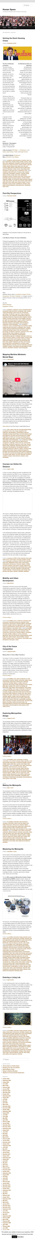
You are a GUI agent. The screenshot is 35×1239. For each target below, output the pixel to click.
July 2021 (5, 1099)
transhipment (19, 183)
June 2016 (5, 1178)
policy (7, 342)
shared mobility (20, 636)
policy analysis (22, 962)
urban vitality (28, 687)
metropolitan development (12, 1046)
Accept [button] (14, 1237)
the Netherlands (20, 700)
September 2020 (7, 1111)
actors (14, 620)
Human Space (9, 9)
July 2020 (5, 1114)
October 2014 (6, 1197)
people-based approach (8, 340)
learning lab (19, 762)
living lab (19, 623)
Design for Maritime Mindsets (10, 1071)
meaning (9, 318)
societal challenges (7, 570)
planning (21, 684)
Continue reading (7, 617)
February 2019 (6, 1138)
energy (30, 161)
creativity (13, 161)
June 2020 (5, 1116)
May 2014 (5, 1200)
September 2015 (7, 1190)
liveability (11, 683)
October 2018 (6, 1144)
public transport (21, 182)
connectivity (8, 161)
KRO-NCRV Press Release (12, 157)
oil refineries (16, 179)
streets (18, 169)
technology (22, 686)
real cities (14, 344)
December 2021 (6, 1090)
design (21, 161)
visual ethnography (13, 324)
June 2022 (5, 1084)
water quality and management (23, 840)
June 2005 (5, 1228)
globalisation (12, 163)
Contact (15, 27)
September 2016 (7, 1173)
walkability (20, 571)
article (20, 309)
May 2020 (5, 1118)
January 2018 (6, 1152)
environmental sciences (16, 951)
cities (27, 160)
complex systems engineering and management (14, 328)
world (25, 170)
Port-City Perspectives (12, 193)
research (5, 169)
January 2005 (6, 1229)
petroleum (25, 179)
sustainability (22, 699)
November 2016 (6, 1169)
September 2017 (7, 1157)
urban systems (22, 705)
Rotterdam (9, 169)
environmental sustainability (24, 1042)
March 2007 (5, 1219)
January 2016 (6, 1183)
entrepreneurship (7, 951)
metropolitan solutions (26, 960)
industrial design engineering (9, 954)
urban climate (27, 1051)
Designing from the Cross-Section (11, 1067)
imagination (26, 314)
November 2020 (6, 1108)
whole (21, 970)
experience (17, 314)
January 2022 (6, 1089)
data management (18, 948)
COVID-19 (15, 558)
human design (6, 681)
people (8, 166)
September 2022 (7, 1080)
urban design (24, 169)
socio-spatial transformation (13, 941)
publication (20, 321)
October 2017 (6, 1156)
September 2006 (7, 1222)
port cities (23, 166)
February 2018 (6, 1150)
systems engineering (20, 964)
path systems (16, 565)
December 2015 (6, 1185)
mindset (28, 339)
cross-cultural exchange (14, 761)
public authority (11, 167)
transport (25, 183)
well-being (5, 830)
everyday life (12, 314)
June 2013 (5, 1211)
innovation (19, 559)
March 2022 (5, 1085)
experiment (23, 331)
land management (7, 956)
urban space (10, 571)
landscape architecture (8, 317)
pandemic (24, 559)
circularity (23, 160)
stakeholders (12, 839)
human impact (13, 559)
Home (4, 27)
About (9, 27)
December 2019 (6, 1125)
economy (26, 161)
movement (21, 434)
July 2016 (5, 1176)
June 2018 (5, 1147)
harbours (10, 176)
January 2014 (6, 1204)
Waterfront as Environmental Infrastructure (13, 1072)
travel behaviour (18, 638)
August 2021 (6, 1097)
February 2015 (6, 1195)
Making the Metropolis (12, 785)
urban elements (16, 456)
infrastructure (6, 164)
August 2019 (6, 1130)
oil (12, 179)
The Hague (13, 700)
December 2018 (6, 1142)
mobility (4, 166)
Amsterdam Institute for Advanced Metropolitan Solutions (16, 945)
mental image (14, 318)
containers (17, 173)
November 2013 (6, 1207)
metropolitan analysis (25, 957)
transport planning (16, 570)
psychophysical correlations (19, 343)
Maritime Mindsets (7, 304)
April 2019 (5, 1135)
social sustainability (15, 1049)
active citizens (21, 830)
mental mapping (22, 318)
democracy (18, 622)
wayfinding (26, 571)
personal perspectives (13, 320)
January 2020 (6, 1123)
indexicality (22, 333)
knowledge (5, 177)
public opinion (6, 438)
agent (18, 678)
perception (5, 320)
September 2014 (7, 1199)
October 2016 (6, 1171)
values (19, 628)
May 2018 (5, 1149)
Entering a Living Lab (11, 977)
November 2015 (6, 1187)
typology (26, 966)
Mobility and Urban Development (10, 579)
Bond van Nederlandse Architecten (12, 690)
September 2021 (7, 1096)
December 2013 (6, 1205)
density (18, 161)
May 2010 (5, 1214)
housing (22, 163)
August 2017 (6, 1159)
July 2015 (5, 1192)
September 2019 (7, 1128)
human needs (28, 163)
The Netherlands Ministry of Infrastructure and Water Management (17, 702)
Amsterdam (9, 561)
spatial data (12, 964)
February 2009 (6, 1217)
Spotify (4, 152)
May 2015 (5, 1193)
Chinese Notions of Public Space (11, 1066)
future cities (5, 163)
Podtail (15, 152)
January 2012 (6, 1212)
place (20, 320)
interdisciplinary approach (24, 315)
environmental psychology (25, 429)
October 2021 (6, 1094)
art (27, 678)
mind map (28, 318)
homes (7, 559)
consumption (12, 173)
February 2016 (6, 1181)
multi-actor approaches (17, 625)
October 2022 (6, 1078)
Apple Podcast (10, 152)
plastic (10, 180)
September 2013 (7, 1209)
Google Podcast (24, 152)
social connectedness (26, 940)
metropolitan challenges (8, 959)
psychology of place (12, 321)
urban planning (12, 969)
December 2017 (6, 1154)
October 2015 (6, 1188)
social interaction (25, 568)
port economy (21, 180)
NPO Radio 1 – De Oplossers (19, 150)
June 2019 (5, 1132)
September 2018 (7, 1145)
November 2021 (6, 1092)
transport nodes (10, 638)
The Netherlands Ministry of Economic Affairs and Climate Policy (17, 701)
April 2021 (5, 1102)
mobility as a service (17, 634)
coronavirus (10, 558)
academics (9, 160)
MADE (18, 957)
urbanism (16, 347)
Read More (20, 1237)
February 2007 (6, 1221)
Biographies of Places (8, 306)
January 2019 (6, 1140)
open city (25, 625)
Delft (19, 558)
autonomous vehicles (23, 629)
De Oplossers (17, 155)
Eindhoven (14, 693)
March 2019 (5, 1137)
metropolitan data (18, 959)
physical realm (13, 166)
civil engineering (26, 947)
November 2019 (6, 1126)
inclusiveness (6, 564)
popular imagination (26, 320)
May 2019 (5, 1133)
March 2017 (5, 1166)
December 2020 (6, 1106)
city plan (27, 172)
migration (29, 164)
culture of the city (17, 312)
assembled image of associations (20, 325)
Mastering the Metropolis (13, 849)
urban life (20, 943)
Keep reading (6, 426)
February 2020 (6, 1121)
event (30, 761)
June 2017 (5, 1161)
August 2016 (6, 1174)
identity (8, 333)
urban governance (13, 170)
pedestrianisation (11, 626)
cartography (20, 311)
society (14, 169)
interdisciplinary (21, 334)
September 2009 (7, 1216)
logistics (19, 177)
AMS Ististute (19, 944)
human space (13, 681)
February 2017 (6, 1168)
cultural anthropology (8, 312)
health (4, 559)
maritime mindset (23, 164)
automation (25, 620)
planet (19, 166)
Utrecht (8, 706)
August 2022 (6, 1082)
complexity (28, 328)
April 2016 (5, 1180)
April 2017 (5, 1164)
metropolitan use (6, 962)
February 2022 (6, 1087)
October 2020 (6, 1109)
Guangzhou (17, 163)
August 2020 (6, 1113)
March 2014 (5, 1202)
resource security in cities (9, 827)
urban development (10, 185)
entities (22, 950)
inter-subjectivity (13, 315)
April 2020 (5, 1120)
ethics (27, 622)
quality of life (12, 686)
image (22, 314)
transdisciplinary (14, 966)
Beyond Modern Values (8, 1069)
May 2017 (5, 1162)
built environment (17, 160)
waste (4, 186)
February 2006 (6, 1226)
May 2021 (5, 1101)
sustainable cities (25, 775)
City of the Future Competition (10, 647)
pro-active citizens (28, 684)
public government (19, 167)
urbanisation (21, 170)
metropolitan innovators (14, 960)
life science (25, 956)
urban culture (10, 967)
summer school (10, 775)
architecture (15, 309)
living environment (14, 164)
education (23, 558)
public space (27, 167)
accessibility (10, 620)
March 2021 (5, 1104)
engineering (17, 950)
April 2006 (5, 1224)
